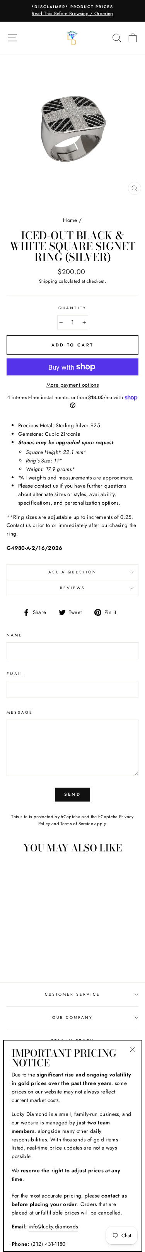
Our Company (72, 1017)
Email (15, 674)
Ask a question (72, 572)
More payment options (72, 385)
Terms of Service (76, 823)
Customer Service (73, 994)
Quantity (72, 308)
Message (20, 712)
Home (70, 220)
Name (14, 635)
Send (72, 794)
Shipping (48, 281)
